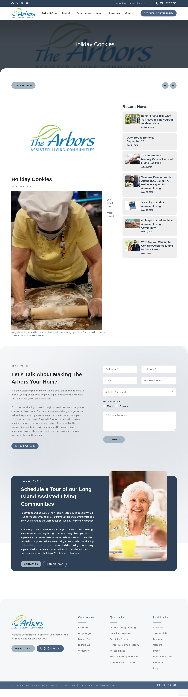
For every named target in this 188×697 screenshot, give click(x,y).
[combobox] (139, 392)
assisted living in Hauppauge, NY (38, 545)
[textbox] (137, 392)
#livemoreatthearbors (31, 335)
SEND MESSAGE (114, 439)
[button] (131, 3)
